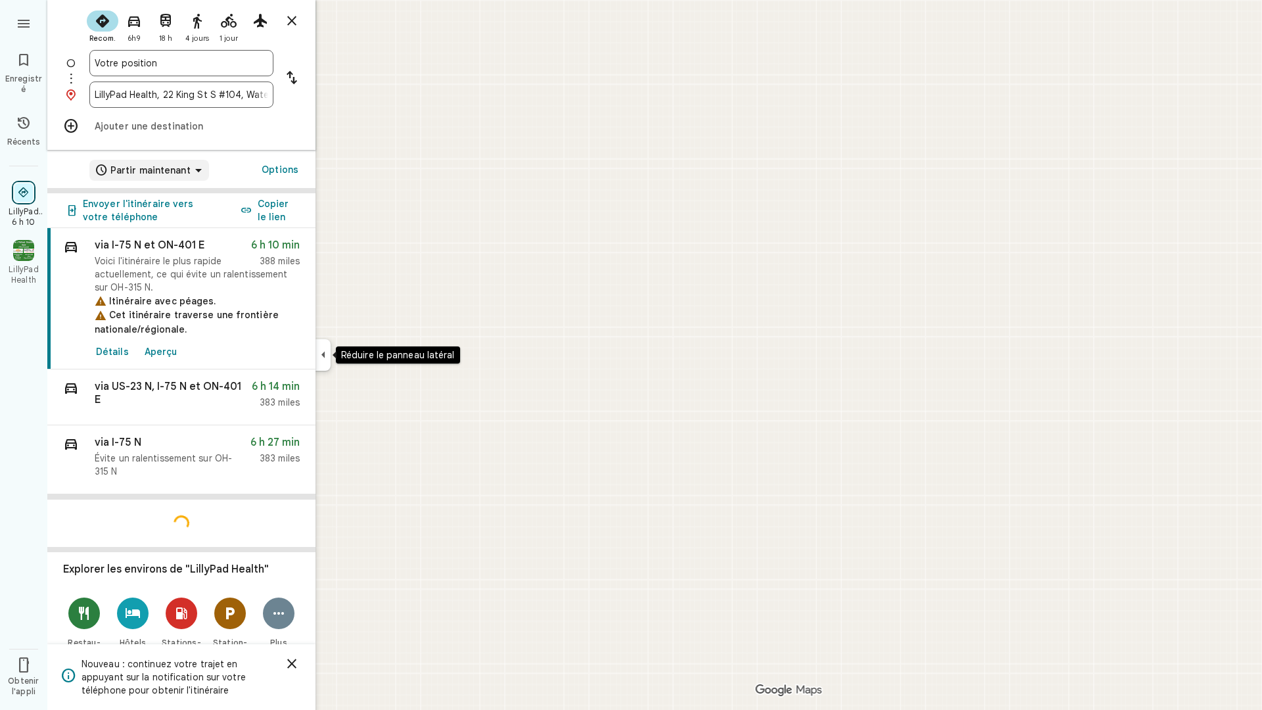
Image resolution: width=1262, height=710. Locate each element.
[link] (181, 298)
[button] (181, 397)
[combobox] (181, 63)
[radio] (102, 25)
